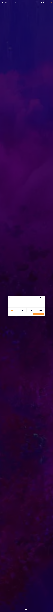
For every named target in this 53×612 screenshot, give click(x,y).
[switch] (22, 310)
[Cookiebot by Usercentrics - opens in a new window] (40, 297)
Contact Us (48, 2)
